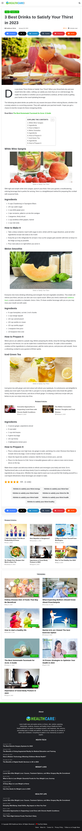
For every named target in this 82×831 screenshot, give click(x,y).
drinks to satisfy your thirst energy (27, 489)
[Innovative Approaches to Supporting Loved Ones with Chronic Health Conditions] (10, 409)
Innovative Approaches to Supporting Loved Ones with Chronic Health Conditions (27, 409)
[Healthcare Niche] (15, 3)
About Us (43, 827)
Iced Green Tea (34, 138)
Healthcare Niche (11, 28)
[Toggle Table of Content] (51, 120)
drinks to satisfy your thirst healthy (41, 502)
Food (7, 12)
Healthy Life (14, 12)
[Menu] (3, 3)
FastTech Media (42, 824)
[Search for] (79, 3)
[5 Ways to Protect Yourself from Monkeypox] (66, 530)
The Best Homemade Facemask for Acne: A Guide (32, 113)
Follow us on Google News (72, 827)
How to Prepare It (35, 135)
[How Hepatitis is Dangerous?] (41, 530)
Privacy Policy (59, 827)
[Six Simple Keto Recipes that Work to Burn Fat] (16, 552)
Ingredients (33, 125)
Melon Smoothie (34, 130)
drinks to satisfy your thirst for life (56, 493)
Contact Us (50, 827)
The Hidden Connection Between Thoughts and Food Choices (65, 409)
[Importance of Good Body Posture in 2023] (41, 552)
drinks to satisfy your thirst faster (26, 493)
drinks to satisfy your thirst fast (56, 489)
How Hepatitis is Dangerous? (40, 538)
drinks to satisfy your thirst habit (26, 497)
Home (37, 827)
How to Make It (34, 128)
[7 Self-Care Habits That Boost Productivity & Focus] (16, 530)
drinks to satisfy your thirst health (56, 497)
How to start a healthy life (15, 630)
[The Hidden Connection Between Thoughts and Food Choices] (48, 409)
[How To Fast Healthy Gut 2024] (66, 552)
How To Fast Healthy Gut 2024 (65, 560)
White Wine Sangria (36, 123)
